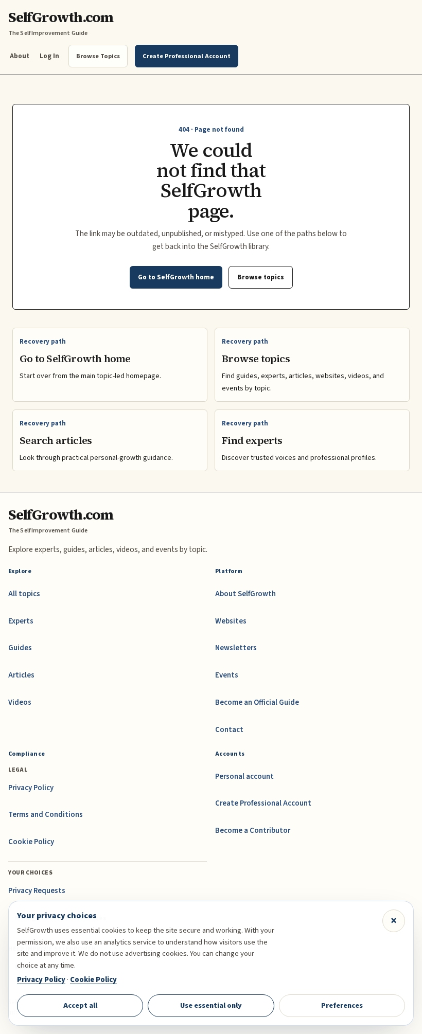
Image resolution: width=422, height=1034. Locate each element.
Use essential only (211, 1005)
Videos (19, 702)
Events (226, 675)
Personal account (244, 776)
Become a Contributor (252, 830)
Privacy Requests (36, 890)
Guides (20, 648)
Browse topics (260, 277)
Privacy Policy (31, 787)
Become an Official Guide (257, 702)
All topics (24, 594)
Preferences (342, 1005)
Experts (20, 621)
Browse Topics (98, 56)
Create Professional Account (263, 803)
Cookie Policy (31, 841)
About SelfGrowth (245, 594)
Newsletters (236, 648)
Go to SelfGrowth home (176, 277)
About (19, 56)
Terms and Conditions (45, 814)
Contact (229, 729)
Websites (231, 621)
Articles (21, 675)
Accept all (80, 1005)
